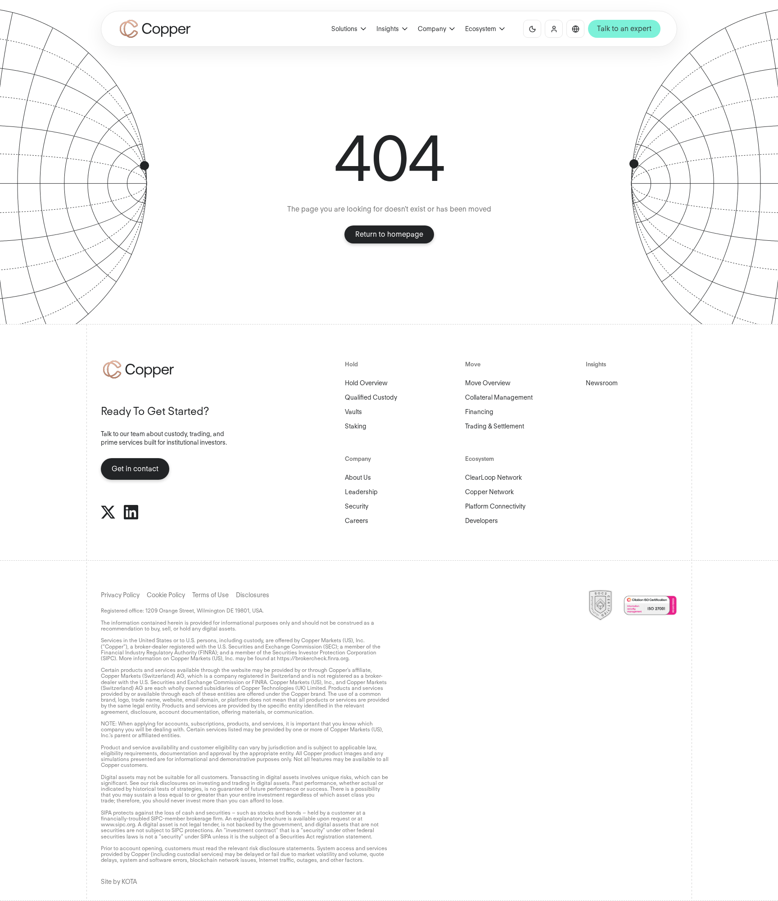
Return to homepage (389, 234)
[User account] (554, 29)
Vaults (353, 411)
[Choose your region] (575, 29)
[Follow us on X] (108, 512)
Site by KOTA (119, 881)
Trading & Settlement (494, 426)
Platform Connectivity (495, 506)
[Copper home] (168, 369)
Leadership (361, 492)
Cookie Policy (166, 595)
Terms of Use (210, 595)
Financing (479, 411)
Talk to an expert (624, 28)
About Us (358, 477)
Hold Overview (366, 383)
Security (356, 506)
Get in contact (135, 468)
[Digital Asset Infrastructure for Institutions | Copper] (155, 29)
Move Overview (488, 383)
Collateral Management (499, 397)
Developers (481, 520)
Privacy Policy (120, 595)
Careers (356, 520)
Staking (355, 426)
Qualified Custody (371, 397)
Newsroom (602, 383)
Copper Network (489, 492)
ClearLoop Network (493, 477)
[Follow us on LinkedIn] (131, 512)
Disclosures (252, 595)
